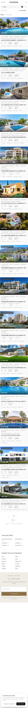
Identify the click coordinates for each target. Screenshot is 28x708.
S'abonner (14, 593)
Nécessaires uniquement (9, 704)
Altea (3, 556)
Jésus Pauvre (19, 545)
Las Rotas (18, 543)
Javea (16, 559)
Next (14, 515)
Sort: (22, 10)
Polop (16, 568)
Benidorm (4, 561)
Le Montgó (5, 543)
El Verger (4, 568)
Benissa (3, 563)
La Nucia (17, 563)
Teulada (3, 566)
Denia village (19, 539)
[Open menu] (26, 2)
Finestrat (4, 559)
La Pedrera (5, 545)
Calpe (16, 556)
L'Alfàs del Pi (18, 561)
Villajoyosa (17, 566)
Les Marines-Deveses (7, 539)
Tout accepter (21, 704)
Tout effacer (9, 14)
